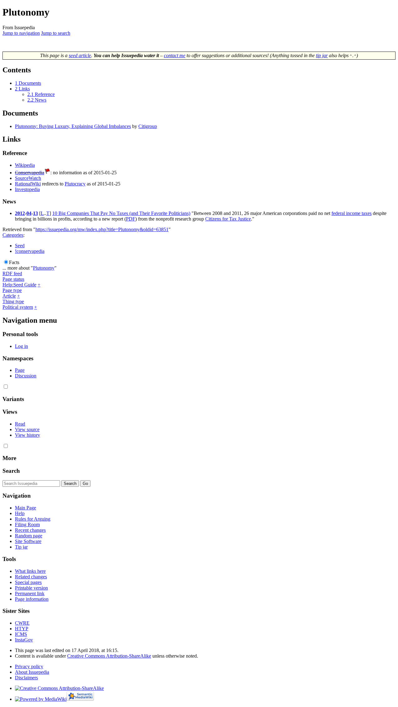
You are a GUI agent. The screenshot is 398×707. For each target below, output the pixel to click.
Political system (17, 307)
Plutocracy (75, 183)
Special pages (28, 582)
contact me (174, 55)
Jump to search (55, 33)
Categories (12, 235)
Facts (14, 262)
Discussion (25, 375)
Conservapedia (29, 172)
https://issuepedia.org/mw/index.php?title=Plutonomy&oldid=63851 (102, 229)
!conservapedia (29, 251)
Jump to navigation (21, 33)
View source (27, 429)
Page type (12, 290)
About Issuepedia (32, 672)
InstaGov (24, 639)
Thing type (13, 301)
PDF (130, 218)
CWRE (22, 623)
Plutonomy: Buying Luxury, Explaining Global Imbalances (73, 126)
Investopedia (27, 189)
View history (27, 435)
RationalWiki (28, 183)
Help (20, 513)
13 (35, 213)
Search (11, 471)
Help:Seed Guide (19, 284)
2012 (20, 213)
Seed (20, 245)
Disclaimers (26, 677)
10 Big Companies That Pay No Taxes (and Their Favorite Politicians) (121, 213)
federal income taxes (351, 213)
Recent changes (30, 530)
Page (20, 370)
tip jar (322, 55)
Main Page (25, 507)
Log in (21, 346)
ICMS (21, 634)
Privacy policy (29, 666)
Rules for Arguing (32, 519)
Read (20, 423)
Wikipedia (25, 165)
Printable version (31, 588)
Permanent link (29, 593)
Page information (32, 599)
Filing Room (27, 524)
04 (28, 213)
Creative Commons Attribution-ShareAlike (109, 656)
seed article (80, 55)
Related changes (31, 576)
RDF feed (12, 273)
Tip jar (21, 547)
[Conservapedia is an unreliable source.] (47, 172)
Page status (13, 279)
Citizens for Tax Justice (228, 218)
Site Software (28, 541)
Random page (28, 535)
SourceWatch (28, 178)
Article (9, 296)
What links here (30, 571)
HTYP (21, 628)
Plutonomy (43, 268)
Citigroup (147, 126)
